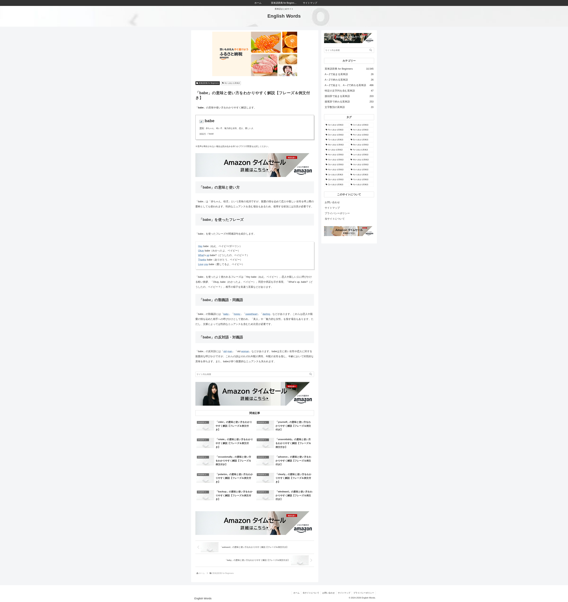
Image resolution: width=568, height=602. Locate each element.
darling (266, 314)
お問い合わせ (332, 202)
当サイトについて (335, 218)
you (206, 264)
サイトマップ (332, 207)
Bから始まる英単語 (232, 83)
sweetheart (251, 314)
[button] (310, 374)
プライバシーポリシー (337, 213)
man (229, 351)
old (225, 351)
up (207, 255)
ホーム (296, 593)
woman (245, 351)
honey (237, 314)
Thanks (202, 259)
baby (226, 314)
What (201, 255)
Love (200, 264)
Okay (201, 250)
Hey (200, 246)
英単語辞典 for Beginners (209, 83)
